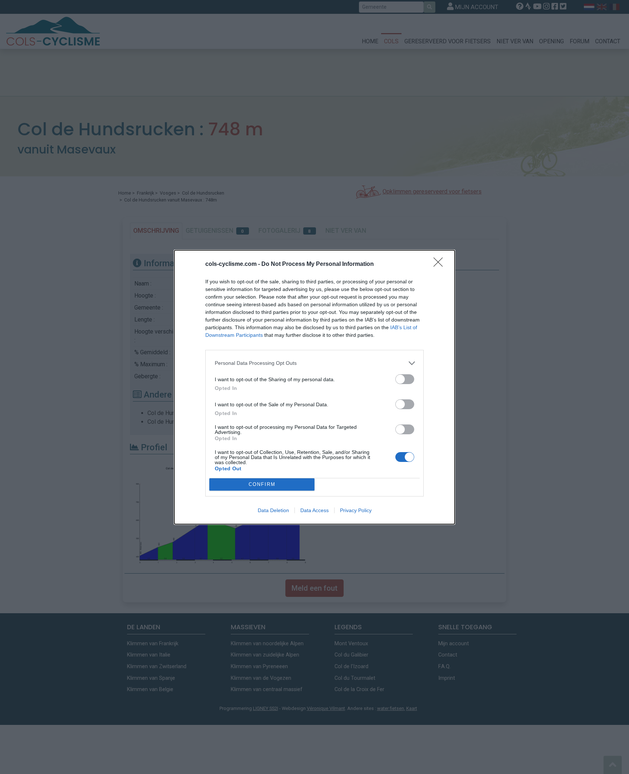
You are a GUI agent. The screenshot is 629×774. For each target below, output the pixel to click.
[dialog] (314, 387)
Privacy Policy (356, 510)
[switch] (404, 379)
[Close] (440, 264)
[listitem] (314, 363)
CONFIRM (262, 484)
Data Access (314, 510)
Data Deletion (273, 510)
